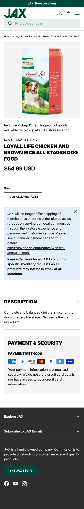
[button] (68, 13)
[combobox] (42, 23)
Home (7, 36)
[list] (42, 80)
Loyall (8, 139)
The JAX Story (21, 470)
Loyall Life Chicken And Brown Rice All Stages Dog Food (47, 36)
